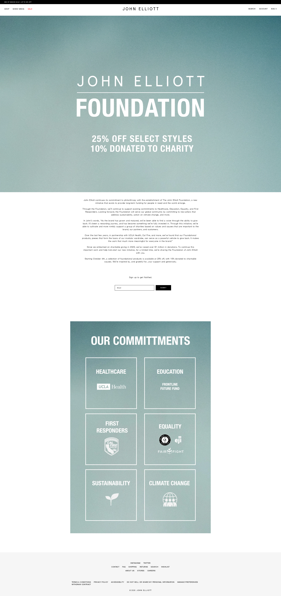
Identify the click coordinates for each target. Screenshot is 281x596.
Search (252, 9)
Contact (115, 567)
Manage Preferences (187, 582)
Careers (151, 570)
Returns (144, 567)
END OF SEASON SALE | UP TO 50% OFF (18, 2)
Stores (140, 570)
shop (6, 9)
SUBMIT (163, 288)
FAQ (124, 567)
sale (30, 9)
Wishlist (165, 567)
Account (263, 9)
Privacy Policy (101, 582)
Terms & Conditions (81, 582)
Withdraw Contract (81, 584)
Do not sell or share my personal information (150, 582)
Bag (274, 9)
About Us (129, 570)
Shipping (132, 567)
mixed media (18, 9)
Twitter (147, 563)
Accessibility (117, 582)
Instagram (135, 563)
